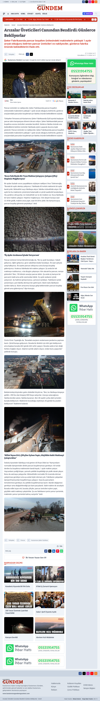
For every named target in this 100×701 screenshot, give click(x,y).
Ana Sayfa (15, 14)
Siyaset (30, 14)
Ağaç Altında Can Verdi (27, 19)
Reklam (14, 2)
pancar (23, 540)
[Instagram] (89, 1)
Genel (23, 14)
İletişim (22, 2)
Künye (6, 2)
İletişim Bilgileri (89, 688)
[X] (86, 1)
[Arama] (96, 13)
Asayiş (38, 14)
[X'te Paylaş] (31, 54)
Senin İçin (89, 13)
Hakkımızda (55, 683)
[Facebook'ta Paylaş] (27, 54)
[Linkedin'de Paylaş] (53, 551)
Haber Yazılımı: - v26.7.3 (80, 699)
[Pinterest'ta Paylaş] (57, 551)
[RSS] (96, 1)
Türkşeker (11, 54)
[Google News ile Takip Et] (58, 101)
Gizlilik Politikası (73, 687)
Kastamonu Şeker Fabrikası (39, 540)
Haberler (7, 25)
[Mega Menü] (4, 14)
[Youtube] (93, 1)
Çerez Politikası (73, 690)
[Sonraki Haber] (95, 19)
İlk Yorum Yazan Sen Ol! (36, 557)
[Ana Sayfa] (8, 13)
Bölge (44, 14)
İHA (15, 101)
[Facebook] (83, 1)
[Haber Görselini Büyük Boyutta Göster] (34, 80)
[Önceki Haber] (93, 19)
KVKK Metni (88, 685)
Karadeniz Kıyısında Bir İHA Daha (57, 19)
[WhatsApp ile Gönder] (61, 551)
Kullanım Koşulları (74, 683)
